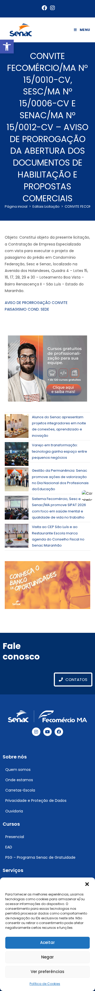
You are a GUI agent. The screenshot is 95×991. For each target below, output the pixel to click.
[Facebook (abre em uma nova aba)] (44, 8)
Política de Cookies (45, 983)
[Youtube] (47, 732)
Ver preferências (47, 971)
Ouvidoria (14, 811)
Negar (47, 957)
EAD (8, 847)
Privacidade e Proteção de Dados (35, 800)
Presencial (14, 836)
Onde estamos (19, 780)
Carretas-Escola (20, 790)
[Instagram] (36, 732)
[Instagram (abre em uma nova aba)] (52, 8)
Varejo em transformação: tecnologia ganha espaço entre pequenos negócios (59, 451)
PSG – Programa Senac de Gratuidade (40, 857)
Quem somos (18, 769)
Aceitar (47, 942)
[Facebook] (59, 732)
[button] (7, 46)
